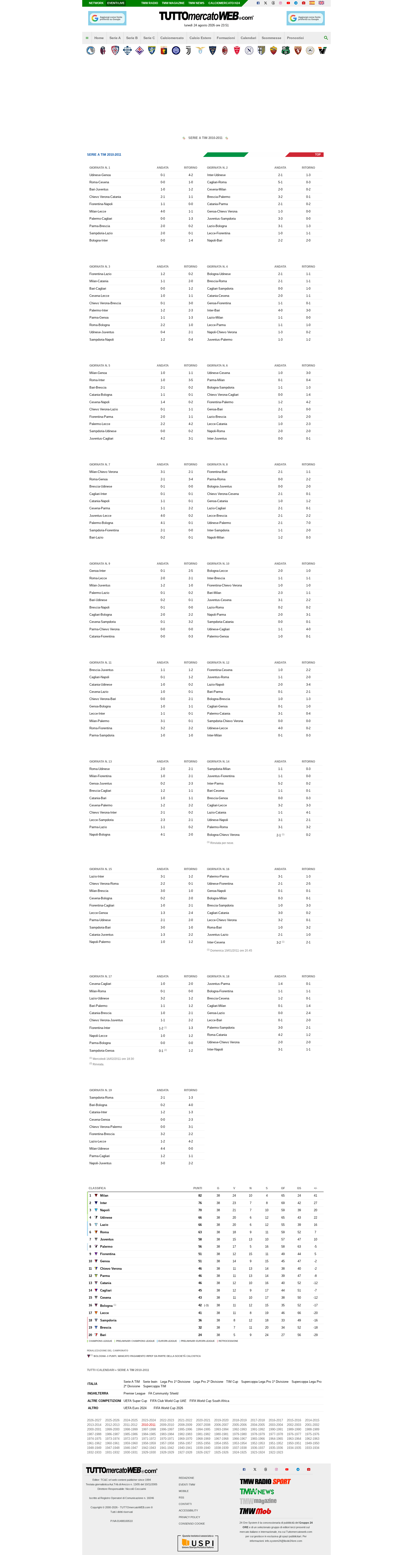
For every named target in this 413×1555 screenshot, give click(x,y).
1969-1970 (185, 1438)
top (318, 154)
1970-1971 (167, 1438)
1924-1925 (239, 1452)
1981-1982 (203, 1434)
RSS (181, 1497)
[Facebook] (258, 3)
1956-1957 (185, 1443)
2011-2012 (130, 1425)
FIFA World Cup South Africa (209, 1401)
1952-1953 (257, 1443)
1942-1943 (148, 1448)
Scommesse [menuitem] (271, 38)
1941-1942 (167, 1448)
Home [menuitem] (99, 38)
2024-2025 (130, 1420)
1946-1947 (130, 1448)
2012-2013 (112, 1425)
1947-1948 (112, 1448)
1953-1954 (239, 1443)
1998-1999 (130, 1429)
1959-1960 (130, 1443)
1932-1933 (94, 1452)
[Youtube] (288, 3)
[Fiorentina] (139, 50)
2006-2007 (221, 1425)
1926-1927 (203, 1452)
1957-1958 (167, 1443)
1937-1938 (239, 1448)
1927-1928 (185, 1452)
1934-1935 (294, 1448)
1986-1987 (112, 1434)
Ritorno (190, 167)
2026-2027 (94, 1420)
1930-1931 (130, 1452)
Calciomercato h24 (224, 3)
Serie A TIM (132, 1381)
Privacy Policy (189, 1517)
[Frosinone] (152, 50)
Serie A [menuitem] (115, 38)
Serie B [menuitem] (132, 38)
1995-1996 (185, 1429)
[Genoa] (164, 50)
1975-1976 (312, 1434)
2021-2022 (185, 1420)
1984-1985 (148, 1434)
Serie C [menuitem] (149, 38)
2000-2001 (94, 1429)
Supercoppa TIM (154, 1386)
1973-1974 (112, 1438)
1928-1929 (167, 1452)
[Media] (303, 3)
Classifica (97, 1188)
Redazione (186, 1478)
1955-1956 (203, 1443)
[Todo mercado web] (312, 3)
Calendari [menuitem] (248, 38)
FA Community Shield (163, 1393)
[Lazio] (200, 50)
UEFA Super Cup (135, 1401)
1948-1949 (94, 1448)
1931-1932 (112, 1452)
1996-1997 (167, 1429)
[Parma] (261, 50)
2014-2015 (312, 1420)
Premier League (134, 1393)
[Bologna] (103, 50)
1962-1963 (312, 1438)
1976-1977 (294, 1434)
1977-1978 (276, 1434)
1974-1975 (94, 1438)
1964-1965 (276, 1438)
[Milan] (225, 50)
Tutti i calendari (100, 1370)
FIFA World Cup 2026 (168, 1408)
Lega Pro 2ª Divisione (208, 1381)
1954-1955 (221, 1443)
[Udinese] (310, 50)
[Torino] (298, 50)
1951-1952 (276, 1443)
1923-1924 (257, 1452)
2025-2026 (112, 1420)
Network (96, 3)
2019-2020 (221, 1420)
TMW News (196, 3)
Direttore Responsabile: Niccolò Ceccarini (122, 1488)
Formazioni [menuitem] (226, 38)
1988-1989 (312, 1429)
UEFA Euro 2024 (135, 1408)
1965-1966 (257, 1438)
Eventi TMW (187, 1484)
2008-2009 (185, 1425)
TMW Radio (149, 3)
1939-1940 (203, 1448)
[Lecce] (212, 50)
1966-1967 (239, 1438)
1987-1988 (94, 1434)
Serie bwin (150, 1381)
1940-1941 (185, 1448)
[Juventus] (188, 50)
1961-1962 (94, 1443)
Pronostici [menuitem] (295, 38)
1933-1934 (312, 1448)
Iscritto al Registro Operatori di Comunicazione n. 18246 (121, 1498)
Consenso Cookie (192, 1523)
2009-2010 (167, 1425)
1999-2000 (112, 1429)
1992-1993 (239, 1429)
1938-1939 (221, 1448)
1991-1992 (257, 1429)
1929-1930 (148, 1452)
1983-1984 (167, 1434)
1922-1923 (276, 1452)
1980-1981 (221, 1434)
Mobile (184, 1491)
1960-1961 (112, 1443)
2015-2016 (294, 1420)
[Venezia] (322, 50)
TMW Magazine (173, 3)
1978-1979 (257, 1434)
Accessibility (188, 1510)
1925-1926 (221, 1452)
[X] (265, 3)
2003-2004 (276, 1425)
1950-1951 (294, 1443)
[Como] (127, 50)
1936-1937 (257, 1448)
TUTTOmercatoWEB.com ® (136, 1507)
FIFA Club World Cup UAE (168, 1401)
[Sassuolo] (286, 50)
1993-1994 (221, 1429)
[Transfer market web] (321, 3)
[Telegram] (296, 3)
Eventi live (116, 3)
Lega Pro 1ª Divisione (175, 1381)
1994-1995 (203, 1429)
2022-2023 (167, 1420)
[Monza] (237, 50)
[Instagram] (281, 3)
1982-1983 (185, 1434)
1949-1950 (312, 1443)
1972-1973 (130, 1438)
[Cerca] (326, 38)
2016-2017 (276, 1420)
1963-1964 (294, 1438)
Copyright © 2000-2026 (104, 1507)
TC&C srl (106, 1479)
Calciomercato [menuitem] (172, 38)
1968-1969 (203, 1438)
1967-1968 (221, 1438)
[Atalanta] (91, 50)
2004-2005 (257, 1425)
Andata (163, 167)
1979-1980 (239, 1434)
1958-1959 (148, 1443)
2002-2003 (294, 1425)
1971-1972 (148, 1438)
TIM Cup (232, 1381)
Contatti (185, 1504)
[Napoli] (249, 50)
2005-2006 (239, 1425)
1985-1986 (130, 1434)
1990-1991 (276, 1429)
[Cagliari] (115, 50)
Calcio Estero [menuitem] (200, 38)
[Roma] (273, 50)
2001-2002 (312, 1425)
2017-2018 (257, 1420)
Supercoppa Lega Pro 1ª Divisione (264, 1381)
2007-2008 (203, 1425)
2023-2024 (148, 1420)
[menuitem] (87, 38)
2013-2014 (94, 1425)
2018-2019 (239, 1420)
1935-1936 (276, 1448)
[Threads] (273, 3)
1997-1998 (148, 1429)
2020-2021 (203, 1420)
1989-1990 (294, 1429)
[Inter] (176, 50)
